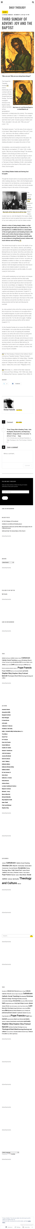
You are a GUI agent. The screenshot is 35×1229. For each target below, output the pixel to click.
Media (3, 1010)
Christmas (24, 660)
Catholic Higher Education (17, 993)
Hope (27, 662)
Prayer (4, 671)
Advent (5, 12)
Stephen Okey (7, 673)
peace (23, 1010)
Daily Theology (17, 7)
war (8, 1033)
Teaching (10, 1027)
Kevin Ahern (25, 1006)
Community (21, 865)
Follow (5, 498)
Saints (20, 671)
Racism (13, 874)
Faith (13, 870)
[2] (20, 240)
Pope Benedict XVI (6, 1016)
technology (24, 1027)
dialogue (10, 1001)
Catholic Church (18, 658)
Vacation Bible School (19, 1031)
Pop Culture (26, 872)
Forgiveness (8, 1003)
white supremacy (13, 1033)
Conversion (5, 868)
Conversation (28, 865)
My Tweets (4, 594)
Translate (13, 1154)
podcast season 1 (13, 668)
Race (31, 1016)
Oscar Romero (18, 1010)
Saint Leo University (15, 671)
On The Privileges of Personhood (10, 521)
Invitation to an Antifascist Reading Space (12, 524)
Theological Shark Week (15, 676)
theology (24, 676)
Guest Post (18, 870)
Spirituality (16, 879)
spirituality (25, 671)
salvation (4, 1021)
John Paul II (20, 1006)
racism (8, 671)
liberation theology (18, 664)
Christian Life (7, 866)
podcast (7, 668)
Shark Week (22, 875)
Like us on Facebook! (8, 508)
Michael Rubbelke (8, 14)
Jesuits (30, 662)
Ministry (11, 1010)
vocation (5, 1033)
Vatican (19, 883)
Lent (12, 664)
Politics (21, 872)
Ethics (9, 870)
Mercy (26, 664)
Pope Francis (25, 667)
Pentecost (27, 1010)
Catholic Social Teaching (9, 660)
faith (20, 662)
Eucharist (31, 1001)
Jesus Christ (8, 664)
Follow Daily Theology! (9, 481)
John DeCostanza (13, 1006)
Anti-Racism (8, 658)
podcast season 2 (23, 1012)
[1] (7, 85)
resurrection (10, 1019)
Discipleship (22, 868)
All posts (19, 410)
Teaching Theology (17, 1027)
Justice (4, 872)
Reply (19, 436)
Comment (27, 465)
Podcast (16, 872)
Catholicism (26, 658)
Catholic (13, 658)
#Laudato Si (4, 991)
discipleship (16, 662)
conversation (5, 1001)
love (23, 664)
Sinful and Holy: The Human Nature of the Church (13, 531)
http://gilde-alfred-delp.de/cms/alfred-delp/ (14, 212)
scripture (8, 1021)
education (23, 1001)
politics (29, 1012)
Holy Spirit (24, 662)
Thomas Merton (9, 1031)
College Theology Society (7, 662)
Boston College (22, 991)
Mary (29, 1008)
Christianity (19, 660)
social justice (20, 1021)
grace (13, 1003)
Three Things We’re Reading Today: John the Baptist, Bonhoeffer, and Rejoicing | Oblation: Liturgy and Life (19, 432)
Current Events (13, 868)
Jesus (4, 664)
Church (30, 660)
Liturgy (14, 1008)
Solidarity (10, 879)
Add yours (19, 422)
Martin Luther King (23, 1008)
